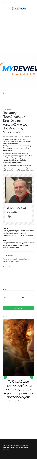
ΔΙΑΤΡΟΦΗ (19, 378)
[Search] (33, 8)
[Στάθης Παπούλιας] (18, 190)
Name (5, 289)
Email (5, 297)
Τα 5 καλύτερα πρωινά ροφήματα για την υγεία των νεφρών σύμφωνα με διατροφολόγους (18, 389)
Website (22, 297)
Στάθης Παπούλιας (26, 136)
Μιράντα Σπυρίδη (24, 401)
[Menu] (4, 8)
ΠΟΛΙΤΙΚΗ (9, 109)
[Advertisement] (18, 32)
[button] (31, 377)
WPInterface (6, 450)
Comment (6, 267)
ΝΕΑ (5, 109)
